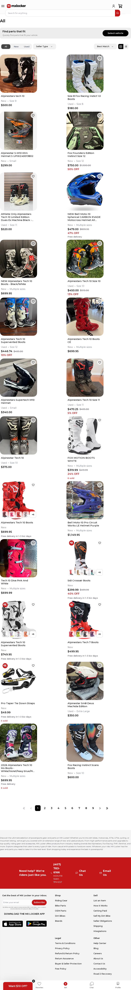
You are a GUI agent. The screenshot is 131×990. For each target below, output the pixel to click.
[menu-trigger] (3, 6)
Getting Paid (100, 911)
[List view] (125, 46)
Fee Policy (60, 969)
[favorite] (33, 58)
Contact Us (99, 963)
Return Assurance (64, 958)
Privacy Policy (62, 948)
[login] (113, 6)
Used (26, 46)
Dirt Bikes (60, 916)
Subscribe (39, 902)
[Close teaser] (33, 981)
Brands (58, 921)
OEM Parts (60, 911)
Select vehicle (115, 33)
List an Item (99, 900)
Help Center (99, 943)
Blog (95, 948)
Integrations (99, 931)
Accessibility (100, 969)
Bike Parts (60, 905)
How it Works (100, 905)
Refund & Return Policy (67, 953)
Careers (97, 953)
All (6, 46)
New (16, 46)
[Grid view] (120, 46)
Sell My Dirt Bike (101, 916)
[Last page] (107, 808)
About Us (98, 958)
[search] (117, 13)
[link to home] (16, 6)
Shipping (98, 926)
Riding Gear (61, 900)
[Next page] (100, 808)
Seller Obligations (102, 921)
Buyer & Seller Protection (68, 963)
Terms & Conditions (65, 943)
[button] (18, 986)
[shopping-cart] (120, 6)
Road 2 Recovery (102, 974)
